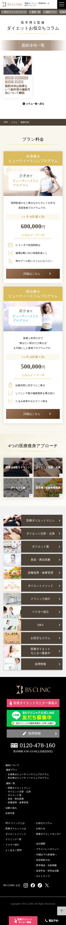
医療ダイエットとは (15, 828)
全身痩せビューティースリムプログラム (28, 774)
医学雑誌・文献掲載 (46, 865)
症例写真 (10, 813)
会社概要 (40, 843)
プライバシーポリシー (47, 849)
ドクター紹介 (12, 844)
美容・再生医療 (16, 798)
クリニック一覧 (13, 839)
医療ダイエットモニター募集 (24, 920)
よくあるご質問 (13, 850)
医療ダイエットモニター (48, 834)
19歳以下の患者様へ (46, 854)
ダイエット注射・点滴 (19, 791)
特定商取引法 (43, 860)
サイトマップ (43, 876)
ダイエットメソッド (15, 834)
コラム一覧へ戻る (35, 103)
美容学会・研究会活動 (47, 870)
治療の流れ (11, 808)
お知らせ (40, 828)
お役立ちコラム (44, 823)
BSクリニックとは (15, 823)
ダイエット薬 (14, 795)
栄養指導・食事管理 (18, 802)
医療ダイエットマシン (19, 788)
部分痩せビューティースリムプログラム (28, 778)
